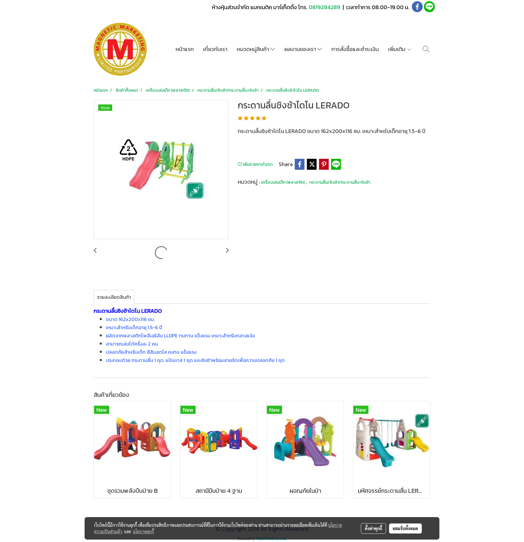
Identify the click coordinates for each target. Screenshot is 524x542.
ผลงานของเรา (300, 49)
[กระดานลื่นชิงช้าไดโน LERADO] (161, 169)
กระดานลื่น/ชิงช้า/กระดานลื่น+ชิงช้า (339, 182)
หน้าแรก (185, 49)
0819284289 (325, 7)
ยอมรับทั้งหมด (405, 528)
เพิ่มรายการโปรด (257, 164)
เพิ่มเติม (397, 49)
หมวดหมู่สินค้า (253, 49)
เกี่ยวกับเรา (215, 49)
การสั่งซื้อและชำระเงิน (355, 49)
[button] (426, 49)
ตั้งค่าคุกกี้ (373, 528)
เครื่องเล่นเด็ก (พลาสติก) (283, 182)
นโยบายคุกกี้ (143, 531)
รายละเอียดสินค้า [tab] (114, 297)
